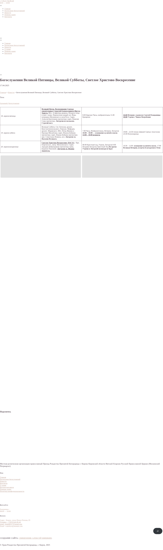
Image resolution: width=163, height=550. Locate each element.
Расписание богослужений (14, 11)
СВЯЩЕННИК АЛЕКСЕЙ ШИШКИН (35, 538)
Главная (7, 9)
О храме (7, 49)
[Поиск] (157, 531)
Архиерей (4, 103)
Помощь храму (10, 15)
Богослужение (13, 103)
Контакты (8, 17)
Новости (7, 13)
